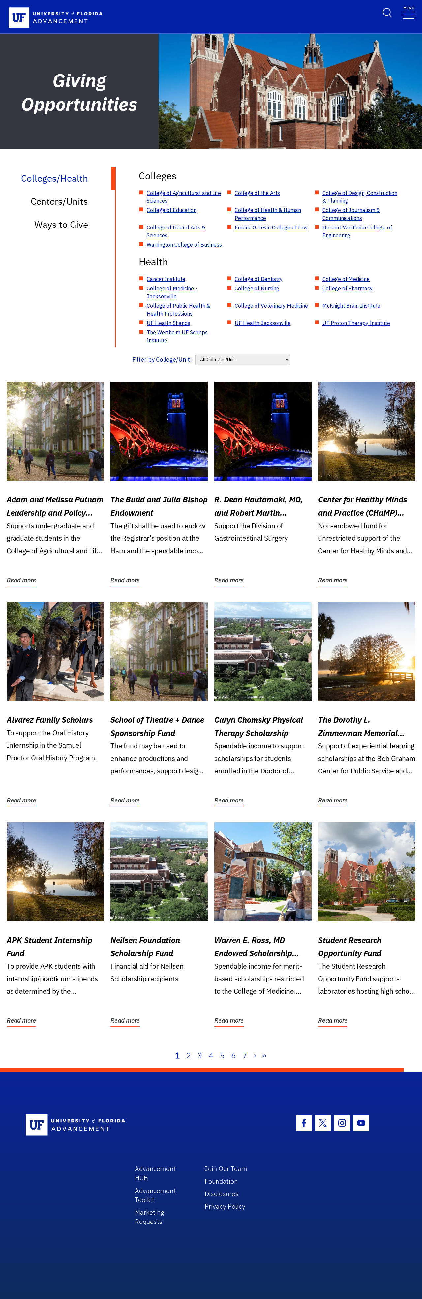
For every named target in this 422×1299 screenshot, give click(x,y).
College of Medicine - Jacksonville (172, 292)
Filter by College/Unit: (162, 359)
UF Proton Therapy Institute (356, 323)
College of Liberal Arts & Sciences (176, 231)
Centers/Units (59, 201)
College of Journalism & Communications (351, 214)
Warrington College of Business (184, 244)
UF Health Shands (168, 323)
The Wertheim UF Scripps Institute (177, 336)
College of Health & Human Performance (268, 214)
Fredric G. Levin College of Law (271, 227)
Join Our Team (226, 1168)
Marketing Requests (149, 1217)
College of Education (171, 210)
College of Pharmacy (347, 288)
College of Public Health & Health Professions (178, 309)
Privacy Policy (225, 1206)
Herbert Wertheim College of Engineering (357, 231)
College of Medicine (346, 279)
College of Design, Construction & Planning (359, 197)
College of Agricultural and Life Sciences (184, 197)
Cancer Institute (166, 279)
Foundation (221, 1181)
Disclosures (222, 1193)
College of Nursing (257, 288)
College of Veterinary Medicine (271, 305)
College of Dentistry (259, 279)
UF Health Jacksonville (263, 323)
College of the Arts (257, 193)
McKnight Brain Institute (351, 305)
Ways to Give (61, 224)
